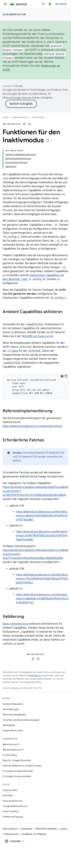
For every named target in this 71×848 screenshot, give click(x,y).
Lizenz (63, 828)
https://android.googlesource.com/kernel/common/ (33, 426)
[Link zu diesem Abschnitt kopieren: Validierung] (27, 617)
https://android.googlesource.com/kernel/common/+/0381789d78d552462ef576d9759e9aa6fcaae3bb (42, 535)
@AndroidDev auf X (13, 749)
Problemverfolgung (13, 816)
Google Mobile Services (15, 806)
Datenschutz (12, 834)
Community (26, 828)
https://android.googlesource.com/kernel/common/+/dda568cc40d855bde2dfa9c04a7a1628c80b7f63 (42, 598)
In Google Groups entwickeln (18, 770)
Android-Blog (10, 754)
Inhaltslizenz (34, 675)
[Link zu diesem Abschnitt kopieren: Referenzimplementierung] (55, 411)
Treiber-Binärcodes (12, 730)
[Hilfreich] (24, 124)
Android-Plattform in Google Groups (22, 765)
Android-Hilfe (10, 790)
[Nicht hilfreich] (29, 124)
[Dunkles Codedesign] (62, 376)
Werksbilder (9, 725)
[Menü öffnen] (5, 4)
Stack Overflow (11, 811)
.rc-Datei (12, 351)
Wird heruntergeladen (14, 714)
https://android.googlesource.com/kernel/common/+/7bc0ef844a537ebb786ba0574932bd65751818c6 (42, 578)
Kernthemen (38, 117)
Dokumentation (14, 14)
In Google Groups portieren (17, 776)
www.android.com (12, 800)
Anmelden (61, 3)
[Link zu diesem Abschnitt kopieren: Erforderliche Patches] (47, 440)
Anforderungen (11, 709)
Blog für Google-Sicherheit (17, 760)
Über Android (10, 828)
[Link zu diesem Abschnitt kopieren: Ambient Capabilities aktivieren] (6, 317)
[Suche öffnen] (44, 4)
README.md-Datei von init (37, 336)
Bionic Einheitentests (15, 623)
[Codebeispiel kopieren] (66, 376)
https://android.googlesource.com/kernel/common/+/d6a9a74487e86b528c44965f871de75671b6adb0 (42, 515)
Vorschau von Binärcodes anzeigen (21, 719)
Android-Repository (13, 703)
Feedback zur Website (34, 834)
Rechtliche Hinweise (46, 828)
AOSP (5, 117)
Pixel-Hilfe (8, 795)
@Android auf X (11, 744)
